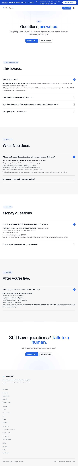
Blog (4, 416)
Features (5, 393)
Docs (4, 410)
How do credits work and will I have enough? (39, 244)
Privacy (5, 446)
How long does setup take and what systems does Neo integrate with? (39, 104)
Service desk (6, 433)
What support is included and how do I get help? (39, 289)
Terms (4, 450)
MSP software (7, 439)
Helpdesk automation (9, 430)
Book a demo (31, 41)
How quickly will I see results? (39, 112)
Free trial (67, 8)
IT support (5, 436)
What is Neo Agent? (39, 79)
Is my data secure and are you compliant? (39, 179)
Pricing (5, 399)
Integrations (6, 396)
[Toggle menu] (73, 8)
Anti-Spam (6, 453)
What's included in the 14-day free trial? (39, 97)
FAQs (4, 419)
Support (5, 422)
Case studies (6, 413)
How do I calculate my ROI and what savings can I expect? (39, 224)
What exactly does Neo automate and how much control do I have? (39, 157)
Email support (46, 41)
